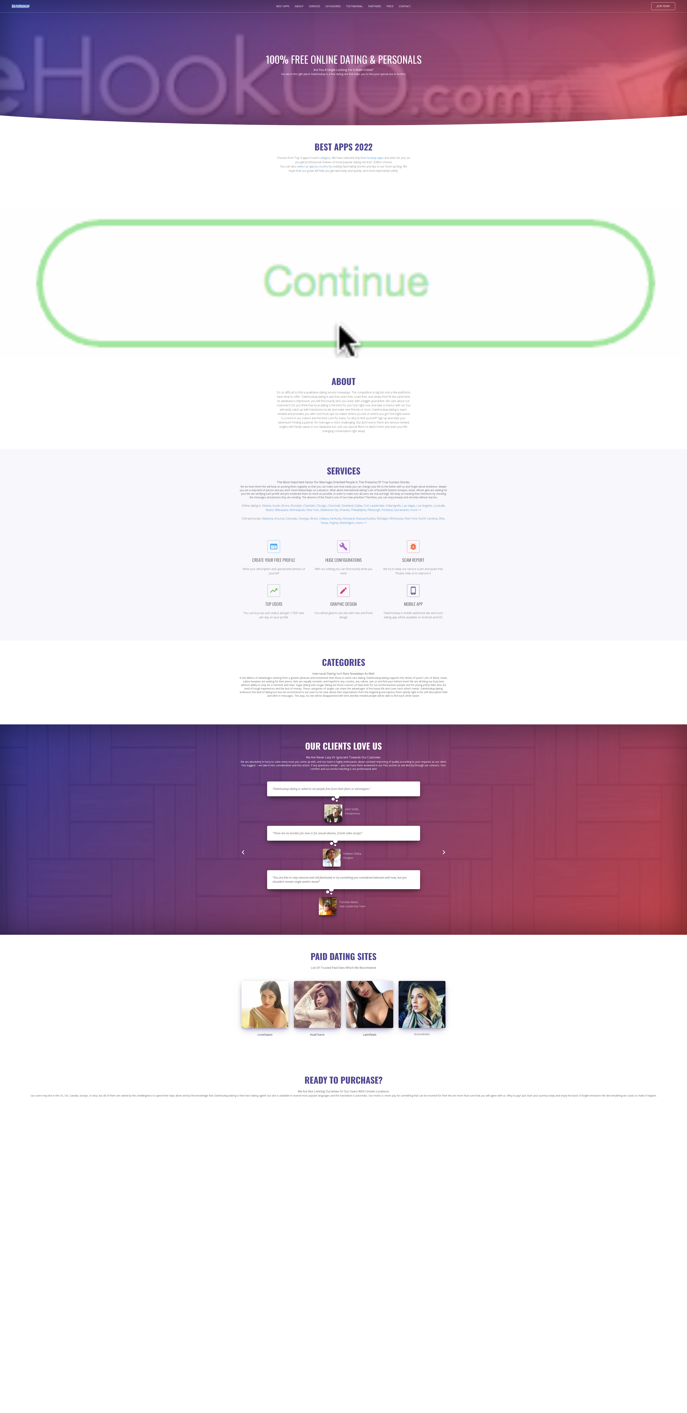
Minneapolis (297, 510)
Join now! (663, 6)
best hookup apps (372, 158)
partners (374, 6)
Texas (324, 523)
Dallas (358, 506)
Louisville (439, 506)
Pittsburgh (373, 510)
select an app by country (312, 166)
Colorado (291, 518)
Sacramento (401, 510)
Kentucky (335, 518)
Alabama (267, 518)
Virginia (333, 523)
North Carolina (427, 518)
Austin (276, 506)
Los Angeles (424, 506)
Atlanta (266, 506)
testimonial (354, 6)
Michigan (382, 518)
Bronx (285, 506)
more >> (416, 510)
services (314, 6)
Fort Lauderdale (374, 506)
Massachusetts (366, 518)
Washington (347, 523)
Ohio (441, 518)
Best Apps (282, 6)
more (367, 409)
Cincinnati (334, 506)
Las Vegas (408, 506)
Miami (269, 510)
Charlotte (309, 506)
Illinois (314, 518)
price (389, 6)
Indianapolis (393, 506)
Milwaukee (281, 510)
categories (333, 6)
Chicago (321, 506)
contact (405, 6)
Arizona (279, 518)
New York (312, 510)
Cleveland (347, 506)
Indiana (324, 518)
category (324, 158)
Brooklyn (296, 506)
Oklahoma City (329, 510)
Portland (387, 510)
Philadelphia (358, 510)
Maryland (349, 518)
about (299, 6)
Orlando (344, 510)
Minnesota (396, 518)
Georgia (304, 518)
